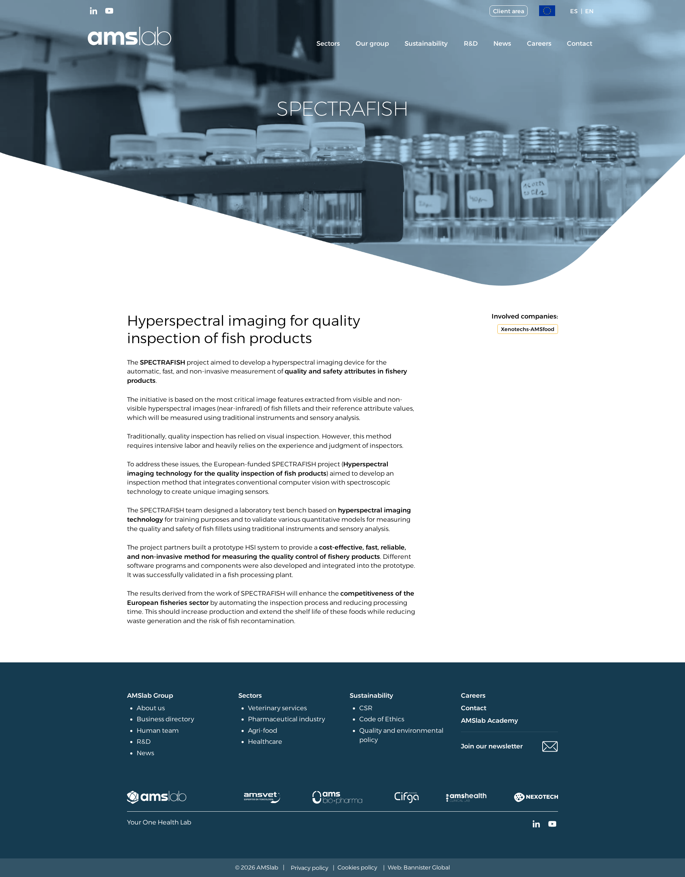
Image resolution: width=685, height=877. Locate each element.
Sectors (328, 43)
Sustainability (426, 43)
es (574, 11)
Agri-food (262, 731)
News (502, 43)
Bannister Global (427, 867)
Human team (158, 731)
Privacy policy (309, 867)
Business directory (165, 719)
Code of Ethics (381, 719)
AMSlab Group (150, 696)
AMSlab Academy (489, 721)
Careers (539, 43)
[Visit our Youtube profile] (109, 11)
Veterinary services (277, 708)
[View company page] (156, 797)
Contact (579, 43)
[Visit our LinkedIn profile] (93, 11)
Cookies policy (357, 867)
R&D (471, 43)
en (589, 11)
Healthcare (265, 742)
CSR (365, 708)
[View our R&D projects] (547, 11)
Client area (508, 11)
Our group (372, 43)
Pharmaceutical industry (286, 719)
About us (151, 708)
